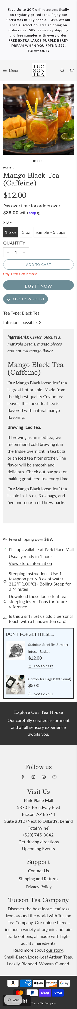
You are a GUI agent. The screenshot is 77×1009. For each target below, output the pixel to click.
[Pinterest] (44, 777)
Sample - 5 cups (50, 232)
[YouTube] (54, 777)
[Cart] (71, 70)
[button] (34, 161)
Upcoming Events (38, 848)
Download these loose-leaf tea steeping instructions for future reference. (38, 601)
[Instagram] (33, 777)
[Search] (62, 70)
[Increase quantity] (24, 252)
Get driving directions (38, 841)
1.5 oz (10, 232)
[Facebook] (23, 777)
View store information (30, 563)
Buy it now (38, 286)
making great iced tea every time (37, 478)
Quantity (14, 242)
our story (54, 949)
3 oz (26, 232)
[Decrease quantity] (8, 252)
